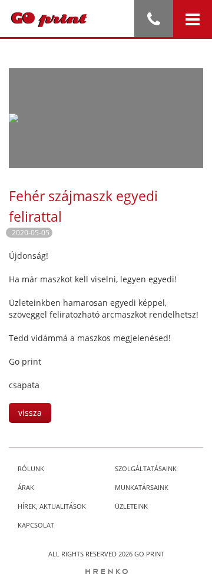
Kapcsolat (36, 525)
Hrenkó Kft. (106, 571)
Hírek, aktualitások (52, 506)
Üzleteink (131, 506)
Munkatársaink (141, 487)
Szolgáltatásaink (146, 468)
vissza (30, 412)
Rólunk (31, 468)
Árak (26, 487)
